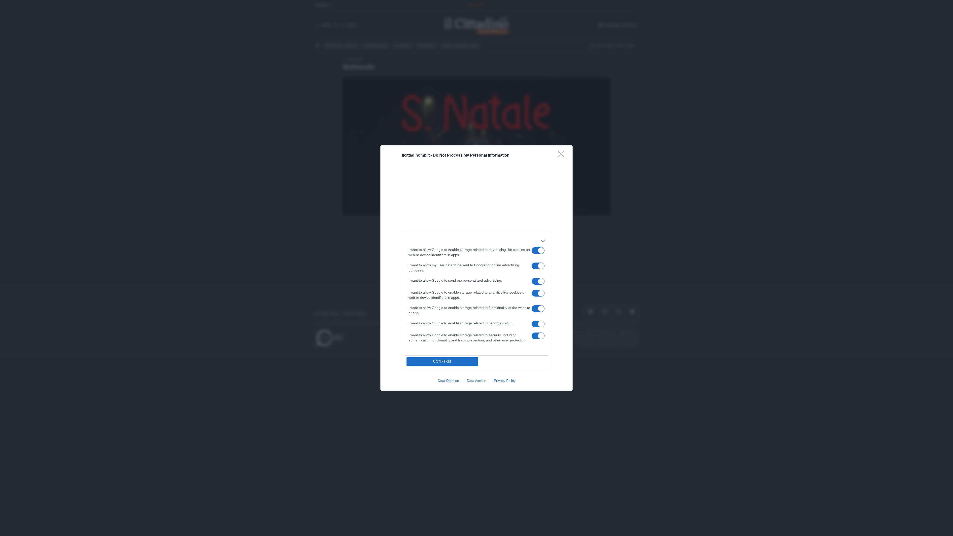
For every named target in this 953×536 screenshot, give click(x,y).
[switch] (538, 250)
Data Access (476, 381)
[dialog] (476, 268)
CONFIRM (442, 361)
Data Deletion (448, 381)
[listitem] (476, 240)
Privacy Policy (504, 381)
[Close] (562, 155)
